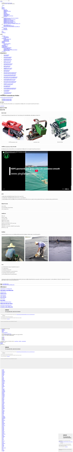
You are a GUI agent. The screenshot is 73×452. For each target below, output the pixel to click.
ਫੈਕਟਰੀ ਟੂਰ (3, 8)
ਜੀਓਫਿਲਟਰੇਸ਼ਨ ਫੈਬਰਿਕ (7, 14)
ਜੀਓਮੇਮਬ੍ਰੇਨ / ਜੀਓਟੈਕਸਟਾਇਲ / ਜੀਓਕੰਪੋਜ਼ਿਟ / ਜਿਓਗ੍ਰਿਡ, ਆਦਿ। (12, 23)
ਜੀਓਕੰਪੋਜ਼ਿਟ (3, 42)
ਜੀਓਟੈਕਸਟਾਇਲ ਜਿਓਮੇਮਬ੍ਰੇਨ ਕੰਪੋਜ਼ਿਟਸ (6, 303)
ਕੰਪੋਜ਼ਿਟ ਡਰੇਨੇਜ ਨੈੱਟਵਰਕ (7, 66)
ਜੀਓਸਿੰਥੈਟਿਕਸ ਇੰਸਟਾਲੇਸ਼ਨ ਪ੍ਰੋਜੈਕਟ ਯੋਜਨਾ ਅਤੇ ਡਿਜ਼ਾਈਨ (11, 18)
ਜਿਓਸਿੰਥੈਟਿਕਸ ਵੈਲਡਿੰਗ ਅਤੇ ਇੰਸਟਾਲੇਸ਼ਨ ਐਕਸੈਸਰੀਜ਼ (10, 49)
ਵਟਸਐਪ (1, 343)
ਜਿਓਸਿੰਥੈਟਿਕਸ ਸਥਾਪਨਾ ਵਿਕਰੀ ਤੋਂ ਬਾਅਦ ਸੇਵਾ (9, 19)
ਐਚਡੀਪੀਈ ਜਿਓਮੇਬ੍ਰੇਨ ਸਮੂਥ (7, 60)
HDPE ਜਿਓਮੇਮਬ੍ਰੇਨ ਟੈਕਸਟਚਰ (8, 64)
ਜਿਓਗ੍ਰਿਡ (5, 12)
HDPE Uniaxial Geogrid (7, 62)
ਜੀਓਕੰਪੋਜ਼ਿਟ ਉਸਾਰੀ (3, 293)
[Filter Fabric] (2, 298)
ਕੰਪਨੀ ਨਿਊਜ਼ (5, 28)
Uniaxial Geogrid (6, 44)
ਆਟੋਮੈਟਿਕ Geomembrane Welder (8, 84)
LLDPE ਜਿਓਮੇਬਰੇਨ (6, 37)
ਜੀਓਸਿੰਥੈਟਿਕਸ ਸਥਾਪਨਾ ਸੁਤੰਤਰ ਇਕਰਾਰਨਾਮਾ (9, 21)
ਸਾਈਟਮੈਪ (20, 341)
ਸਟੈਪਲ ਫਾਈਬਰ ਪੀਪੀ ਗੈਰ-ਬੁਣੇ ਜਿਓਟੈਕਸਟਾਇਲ (10, 82)
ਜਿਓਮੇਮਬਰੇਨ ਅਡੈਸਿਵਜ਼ (7, 50)
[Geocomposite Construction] (3, 292)
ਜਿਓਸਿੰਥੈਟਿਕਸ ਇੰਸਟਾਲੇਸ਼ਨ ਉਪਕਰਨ (6, 47)
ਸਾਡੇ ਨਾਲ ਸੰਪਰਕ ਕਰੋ (4, 29)
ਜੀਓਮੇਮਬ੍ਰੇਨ (5, 9)
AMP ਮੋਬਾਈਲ (24, 341)
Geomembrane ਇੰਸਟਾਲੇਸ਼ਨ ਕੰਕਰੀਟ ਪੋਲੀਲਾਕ (9, 75)
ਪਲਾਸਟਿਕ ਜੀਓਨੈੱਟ (6, 15)
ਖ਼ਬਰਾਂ (3, 27)
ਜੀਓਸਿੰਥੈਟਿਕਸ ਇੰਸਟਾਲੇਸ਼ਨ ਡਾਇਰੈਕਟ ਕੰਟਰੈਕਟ (10, 22)
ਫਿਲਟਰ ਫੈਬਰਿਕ (2, 300)
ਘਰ (2, 6)
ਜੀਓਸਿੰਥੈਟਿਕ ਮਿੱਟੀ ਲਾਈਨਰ (7, 11)
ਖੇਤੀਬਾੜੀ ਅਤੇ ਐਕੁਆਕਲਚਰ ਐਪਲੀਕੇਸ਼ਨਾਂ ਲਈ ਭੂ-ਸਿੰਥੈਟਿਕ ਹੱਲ (12, 26)
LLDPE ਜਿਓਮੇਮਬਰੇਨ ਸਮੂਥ (7, 93)
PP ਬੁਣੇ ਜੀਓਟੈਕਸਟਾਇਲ (7, 86)
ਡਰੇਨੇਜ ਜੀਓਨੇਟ (6, 13)
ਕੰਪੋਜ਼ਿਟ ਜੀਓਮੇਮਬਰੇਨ (6, 71)
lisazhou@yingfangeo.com (7, 333)
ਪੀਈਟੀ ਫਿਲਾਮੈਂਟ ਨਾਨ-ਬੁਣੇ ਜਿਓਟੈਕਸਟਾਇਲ (6, 290)
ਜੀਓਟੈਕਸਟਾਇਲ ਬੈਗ (6, 40)
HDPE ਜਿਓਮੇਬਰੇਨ (6, 36)
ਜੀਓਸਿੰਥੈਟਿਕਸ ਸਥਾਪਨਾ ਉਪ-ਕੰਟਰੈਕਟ (8, 20)
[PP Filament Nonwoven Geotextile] (5, 305)
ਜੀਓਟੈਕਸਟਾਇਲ (6, 10)
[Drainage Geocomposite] (3, 295)
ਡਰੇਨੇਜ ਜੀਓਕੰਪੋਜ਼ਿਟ (3, 297)
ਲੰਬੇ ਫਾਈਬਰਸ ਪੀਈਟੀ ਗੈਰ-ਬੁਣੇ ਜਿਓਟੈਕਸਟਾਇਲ (10, 73)
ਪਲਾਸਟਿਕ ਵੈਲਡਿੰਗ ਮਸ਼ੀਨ (7, 48)
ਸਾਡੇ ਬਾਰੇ (3, 7)
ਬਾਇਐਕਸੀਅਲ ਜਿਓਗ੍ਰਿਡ (7, 43)
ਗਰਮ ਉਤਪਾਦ (5, 16)
